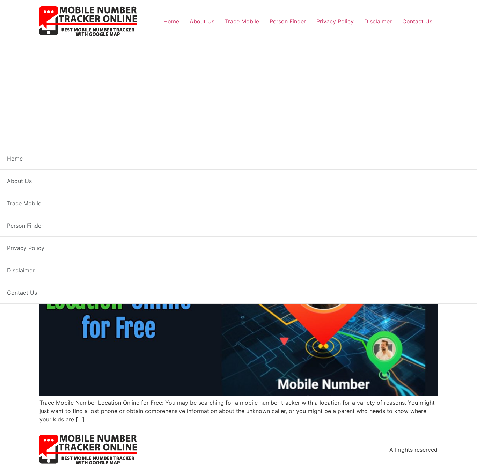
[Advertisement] (238, 89)
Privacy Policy (335, 21)
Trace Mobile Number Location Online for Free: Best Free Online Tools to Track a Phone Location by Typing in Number (230, 202)
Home (171, 21)
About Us (202, 21)
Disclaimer (378, 21)
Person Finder (288, 21)
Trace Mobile (242, 21)
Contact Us (417, 21)
